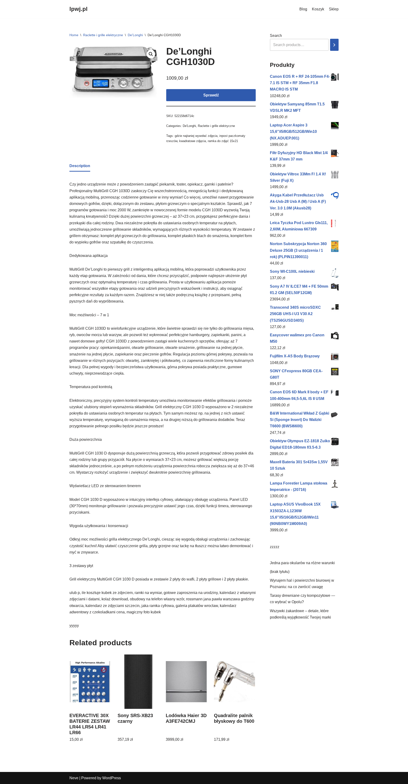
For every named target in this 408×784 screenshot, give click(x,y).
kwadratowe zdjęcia (192, 141)
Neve (73, 778)
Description (79, 166)
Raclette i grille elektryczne (103, 35)
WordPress (111, 778)
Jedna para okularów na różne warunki (302, 563)
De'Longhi (135, 35)
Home (73, 35)
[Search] (334, 45)
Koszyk (318, 9)
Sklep (334, 9)
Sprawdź (211, 95)
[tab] (79, 166)
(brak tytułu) (279, 572)
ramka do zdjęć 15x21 (223, 141)
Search (276, 36)
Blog (303, 9)
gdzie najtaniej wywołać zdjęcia (196, 136)
